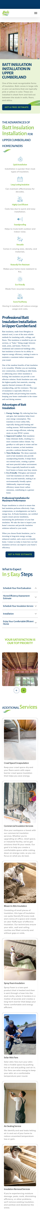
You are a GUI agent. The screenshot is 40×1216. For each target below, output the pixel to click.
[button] (16, 690)
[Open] (35, 13)
